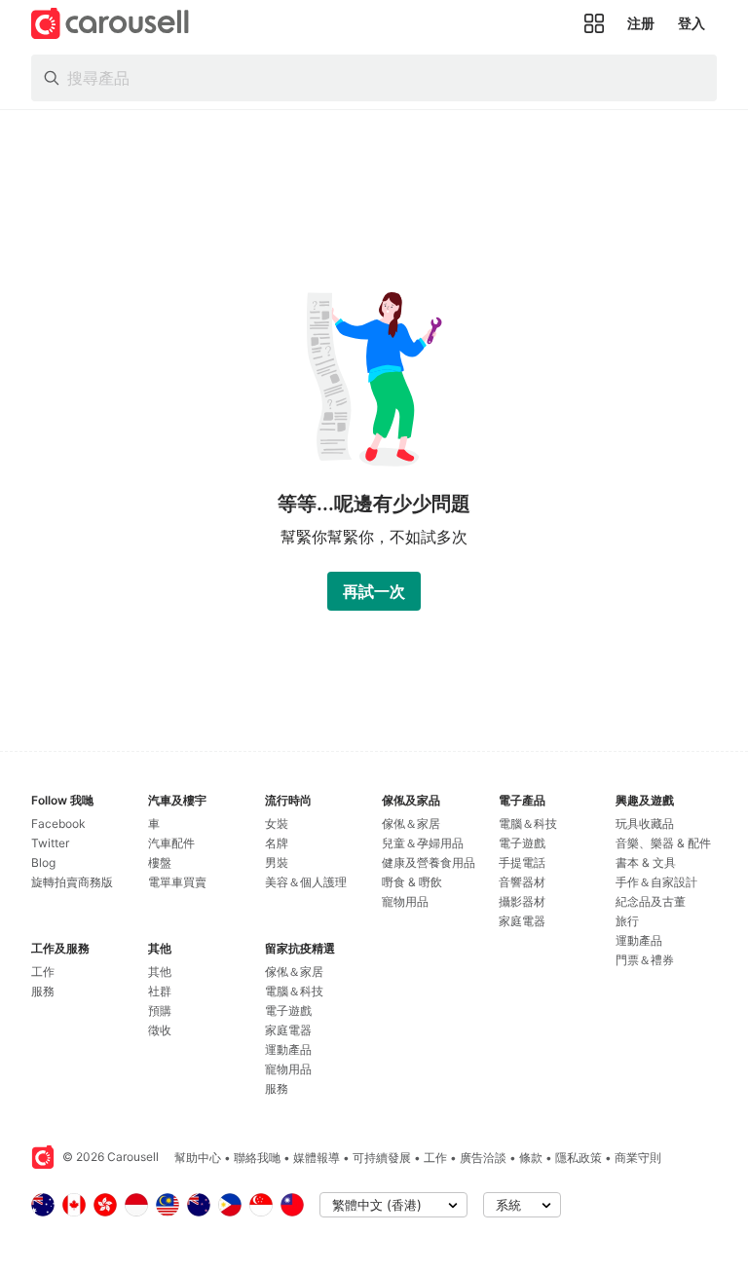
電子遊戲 (288, 1010)
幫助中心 (197, 1157)
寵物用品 (288, 1069)
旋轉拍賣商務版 (72, 882)
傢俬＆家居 (294, 971)
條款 (530, 1157)
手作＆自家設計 (656, 882)
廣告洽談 (483, 1157)
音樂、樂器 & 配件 (663, 843)
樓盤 (159, 862)
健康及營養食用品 (428, 862)
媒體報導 (316, 1157)
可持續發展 (382, 1157)
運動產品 (288, 1049)
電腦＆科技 (294, 991)
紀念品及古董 (651, 901)
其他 (159, 971)
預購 (159, 1010)
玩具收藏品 (645, 823)
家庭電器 (288, 1030)
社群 (159, 991)
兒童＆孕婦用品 (423, 843)
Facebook (58, 823)
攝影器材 (522, 901)
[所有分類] (594, 23)
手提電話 (522, 862)
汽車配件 (171, 843)
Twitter (50, 843)
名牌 (276, 843)
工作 (43, 971)
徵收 (159, 1030)
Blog (43, 862)
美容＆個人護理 (306, 882)
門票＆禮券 (645, 960)
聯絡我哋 (257, 1157)
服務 (43, 991)
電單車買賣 (177, 882)
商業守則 (638, 1157)
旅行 (627, 921)
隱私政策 (578, 1157)
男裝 (276, 862)
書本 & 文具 (646, 862)
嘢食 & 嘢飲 (412, 882)
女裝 (276, 823)
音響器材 (522, 882)
